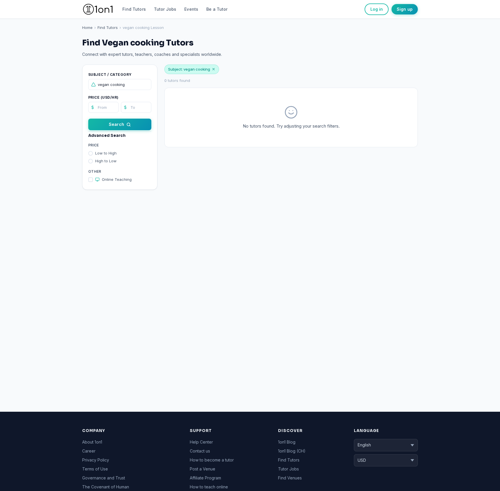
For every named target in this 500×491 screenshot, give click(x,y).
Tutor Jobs (165, 9)
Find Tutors (134, 9)
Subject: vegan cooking (189, 69)
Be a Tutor (216, 9)
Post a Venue (202, 468)
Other (94, 171)
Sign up (405, 9)
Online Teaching (117, 179)
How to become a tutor (212, 459)
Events (191, 9)
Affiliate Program (205, 477)
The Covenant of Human (105, 486)
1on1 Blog (286, 441)
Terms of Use (95, 468)
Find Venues (290, 477)
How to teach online (209, 486)
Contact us (200, 450)
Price (93, 145)
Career (88, 450)
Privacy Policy (95, 459)
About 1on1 (92, 441)
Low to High (106, 153)
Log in (376, 9)
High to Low (106, 161)
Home (87, 27)
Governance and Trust (103, 477)
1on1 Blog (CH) (292, 450)
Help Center (201, 441)
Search (116, 124)
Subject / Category (110, 74)
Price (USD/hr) (103, 97)
